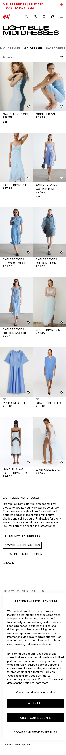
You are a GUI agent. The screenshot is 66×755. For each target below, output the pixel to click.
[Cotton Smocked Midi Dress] (16, 302)
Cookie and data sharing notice (35, 692)
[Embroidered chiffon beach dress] (49, 442)
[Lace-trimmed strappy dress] (49, 302)
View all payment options (16, 744)
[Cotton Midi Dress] (49, 157)
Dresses (37, 590)
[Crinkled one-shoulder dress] (49, 86)
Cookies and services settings (35, 732)
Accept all (35, 703)
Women (22, 590)
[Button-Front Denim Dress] (49, 232)
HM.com (8, 590)
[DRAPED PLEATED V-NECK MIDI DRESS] (49, 372)
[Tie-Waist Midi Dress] (16, 232)
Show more (11, 562)
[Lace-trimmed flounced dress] (16, 157)
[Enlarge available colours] (5, 122)
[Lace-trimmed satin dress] (16, 442)
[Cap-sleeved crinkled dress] (16, 86)
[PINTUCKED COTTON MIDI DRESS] (16, 372)
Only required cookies (35, 717)
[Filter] (61, 57)
